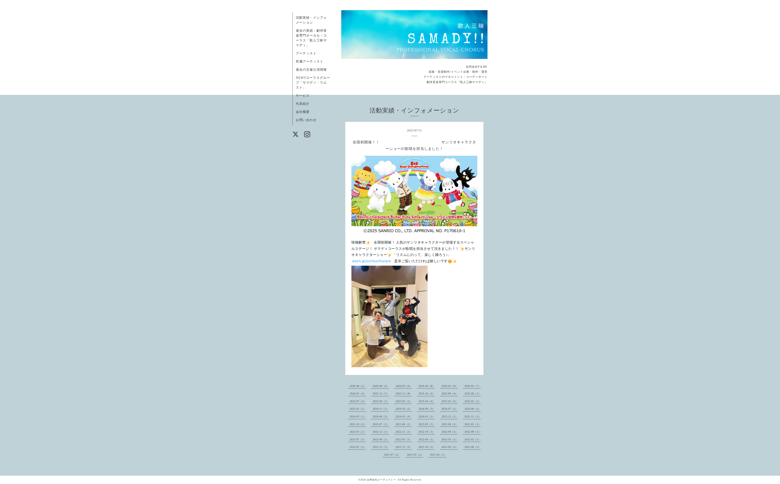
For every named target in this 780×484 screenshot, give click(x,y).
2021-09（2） (450, 447)
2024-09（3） (427, 408)
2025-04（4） (427, 401)
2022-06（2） (381, 439)
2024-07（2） (450, 408)
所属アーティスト (309, 61)
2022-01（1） (358, 447)
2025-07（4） (358, 401)
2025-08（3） (473, 393)
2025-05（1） (404, 401)
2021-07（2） (392, 454)
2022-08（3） (473, 431)
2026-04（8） (427, 386)
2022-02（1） (473, 439)
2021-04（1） (438, 454)
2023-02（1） (473, 424)
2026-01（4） (358, 393)
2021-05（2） (415, 454)
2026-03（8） (450, 386)
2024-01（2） (427, 416)
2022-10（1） (427, 431)
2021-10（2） (427, 447)
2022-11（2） (404, 431)
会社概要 (303, 112)
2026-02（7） (473, 386)
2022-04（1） (427, 439)
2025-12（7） (381, 393)
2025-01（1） (358, 408)
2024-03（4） (404, 416)
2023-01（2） (358, 431)
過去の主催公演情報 (311, 69)
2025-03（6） (450, 401)
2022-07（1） (358, 439)
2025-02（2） (473, 401)
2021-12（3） (381, 447)
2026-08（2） (358, 386)
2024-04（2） (381, 416)
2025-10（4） (427, 393)
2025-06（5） (381, 401)
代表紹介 (303, 103)
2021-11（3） (404, 447)
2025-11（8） (404, 393)
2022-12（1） (381, 431)
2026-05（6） (404, 386)
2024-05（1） (358, 416)
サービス (303, 95)
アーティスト (306, 53)
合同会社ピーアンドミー (381, 479)
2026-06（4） (381, 386)
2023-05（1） (427, 424)
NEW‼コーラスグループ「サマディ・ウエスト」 (313, 82)
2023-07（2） (381, 424)
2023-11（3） (473, 416)
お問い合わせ (306, 120)
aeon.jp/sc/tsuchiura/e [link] (371, 261)
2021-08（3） (473, 447)
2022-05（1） (404, 439)
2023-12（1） (450, 416)
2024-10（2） (404, 408)
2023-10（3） (358, 424)
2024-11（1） (381, 408)
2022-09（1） (450, 431)
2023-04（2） (450, 424)
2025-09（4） (450, 393)
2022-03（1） (450, 439)
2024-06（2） (473, 408)
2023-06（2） (404, 424)
